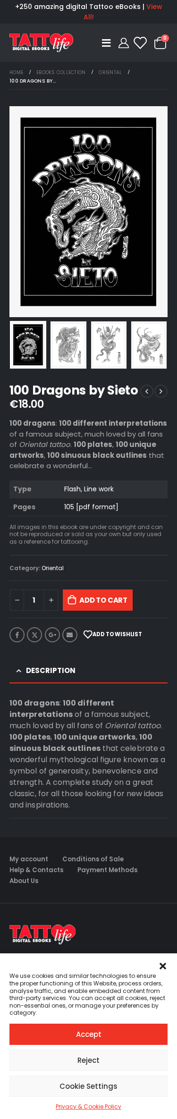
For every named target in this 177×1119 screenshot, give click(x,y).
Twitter (34, 634)
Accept (88, 1034)
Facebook (17, 634)
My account (28, 859)
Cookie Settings (88, 1086)
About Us (23, 880)
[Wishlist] (140, 43)
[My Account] (123, 42)
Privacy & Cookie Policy (88, 1106)
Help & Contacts (36, 870)
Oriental (53, 568)
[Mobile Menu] (107, 42)
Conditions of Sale (93, 859)
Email (69, 634)
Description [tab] (51, 670)
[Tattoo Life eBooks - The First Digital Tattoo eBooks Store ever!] (41, 42)
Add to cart (103, 600)
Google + (52, 634)
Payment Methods (107, 870)
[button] (163, 965)
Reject (88, 1060)
